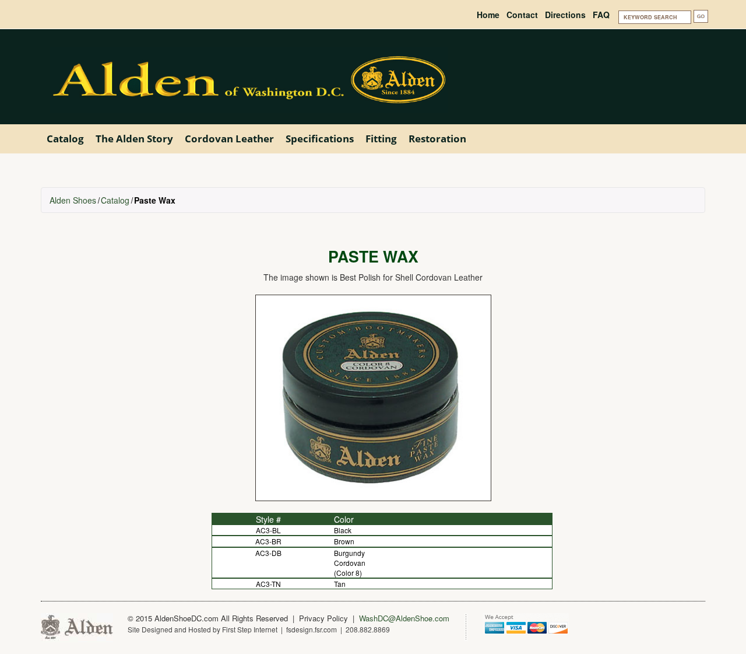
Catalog (65, 138)
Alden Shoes (73, 200)
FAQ (601, 14)
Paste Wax (154, 200)
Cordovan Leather (229, 138)
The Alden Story (134, 138)
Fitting (381, 138)
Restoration (437, 138)
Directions (565, 14)
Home (488, 14)
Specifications (320, 138)
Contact (522, 14)
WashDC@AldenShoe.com (404, 618)
